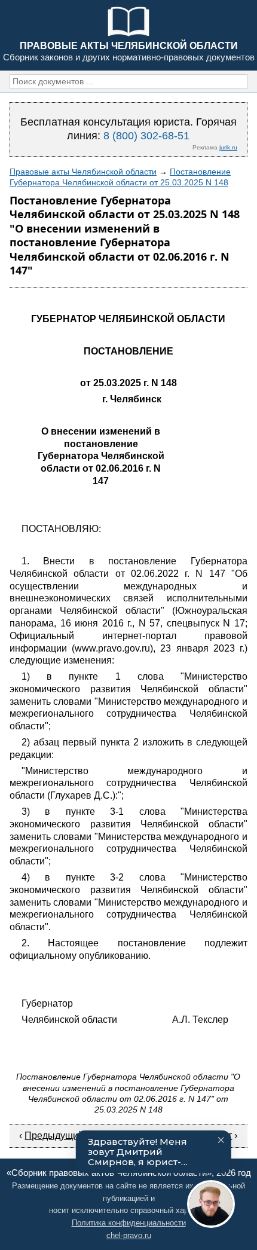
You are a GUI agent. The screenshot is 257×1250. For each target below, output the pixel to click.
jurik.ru (228, 147)
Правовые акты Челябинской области (83, 171)
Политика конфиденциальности (129, 1222)
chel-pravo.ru (128, 1235)
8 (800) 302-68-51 (146, 136)
